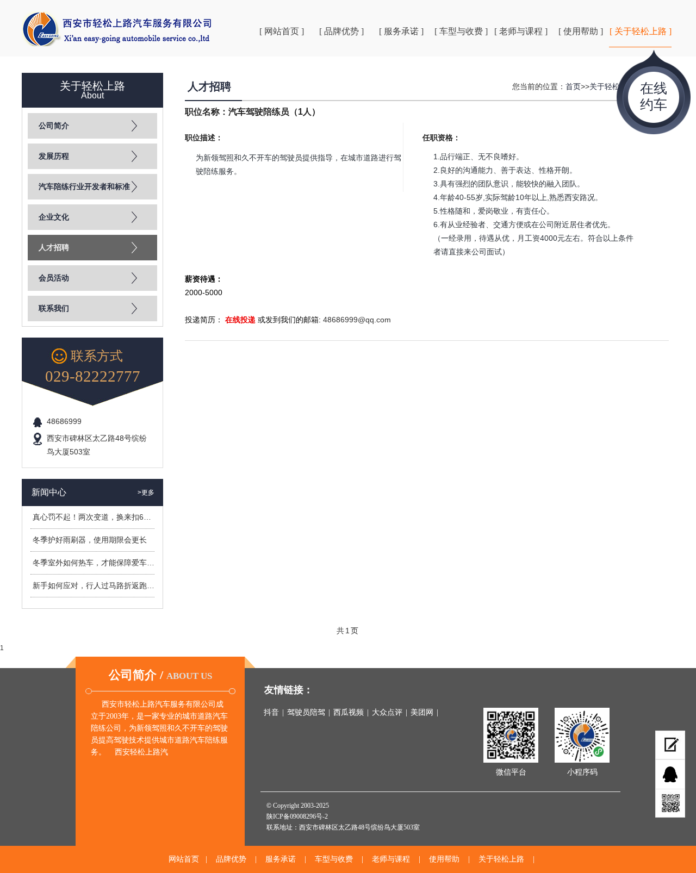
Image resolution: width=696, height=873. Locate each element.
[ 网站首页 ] (281, 31)
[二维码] (670, 803)
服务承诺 (280, 859)
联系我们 (54, 308)
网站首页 (184, 859)
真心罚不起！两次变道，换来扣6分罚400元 (106, 517)
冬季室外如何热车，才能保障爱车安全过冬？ (109, 562)
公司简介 (54, 126)
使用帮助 (444, 859)
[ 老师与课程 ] (521, 31)
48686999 (64, 421)
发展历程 (54, 156)
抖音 (271, 712)
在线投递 (240, 319)
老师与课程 (391, 859)
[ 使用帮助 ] (580, 31)
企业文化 (54, 217)
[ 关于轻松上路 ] (641, 31)
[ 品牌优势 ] (341, 31)
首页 (573, 86)
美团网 (422, 712)
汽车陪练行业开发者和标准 (84, 187)
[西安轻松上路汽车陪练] (117, 28)
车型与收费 (334, 859)
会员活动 (54, 278)
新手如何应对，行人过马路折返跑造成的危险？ (112, 585)
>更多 (146, 492)
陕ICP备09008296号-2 (297, 816)
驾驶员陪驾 (306, 712)
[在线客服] (670, 774)
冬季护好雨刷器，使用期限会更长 (90, 539)
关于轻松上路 (612, 86)
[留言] (670, 745)
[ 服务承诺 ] (401, 31)
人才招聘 (54, 248)
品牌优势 (231, 859)
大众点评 (387, 712)
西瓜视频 (348, 712)
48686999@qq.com (357, 319)
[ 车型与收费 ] (461, 31)
